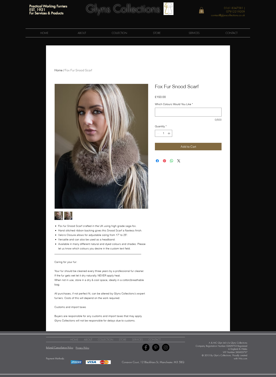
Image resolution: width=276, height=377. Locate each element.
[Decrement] (157, 133)
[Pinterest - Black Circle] (155, 347)
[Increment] (169, 133)
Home (58, 70)
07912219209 (235, 11)
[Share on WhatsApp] (171, 161)
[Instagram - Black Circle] (165, 347)
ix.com (244, 358)
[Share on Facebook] (157, 161)
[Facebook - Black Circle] (145, 347)
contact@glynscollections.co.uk (228, 15)
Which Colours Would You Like (174, 104)
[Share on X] (178, 161)
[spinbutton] (163, 133)
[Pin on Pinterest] (164, 161)
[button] (201, 10)
